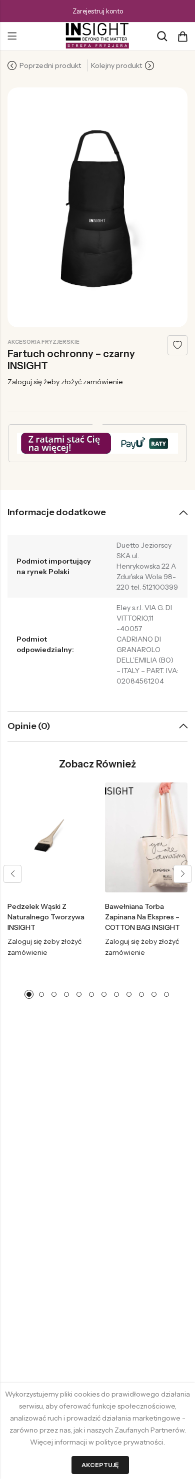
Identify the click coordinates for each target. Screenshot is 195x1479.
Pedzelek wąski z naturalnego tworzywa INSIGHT (46, 917)
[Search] (162, 36)
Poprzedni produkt (50, 65)
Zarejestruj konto (97, 11)
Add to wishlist (178, 345)
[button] (13, 874)
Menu (12, 36)
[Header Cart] (183, 36)
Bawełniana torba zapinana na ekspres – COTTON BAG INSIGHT (142, 917)
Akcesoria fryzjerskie (44, 341)
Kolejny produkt (116, 65)
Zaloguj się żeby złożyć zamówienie (65, 381)
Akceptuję (100, 1465)
